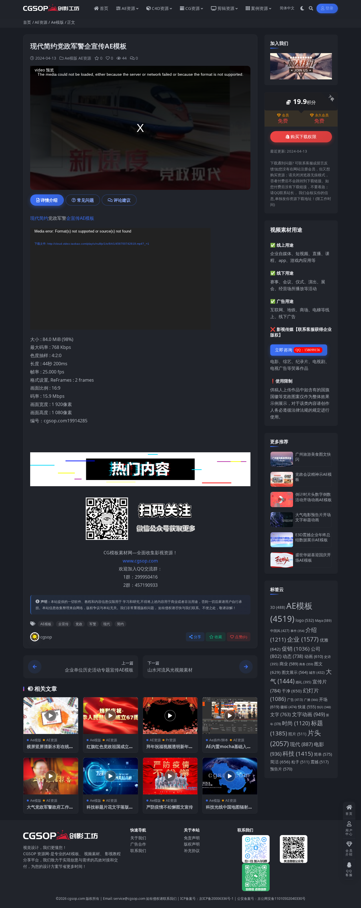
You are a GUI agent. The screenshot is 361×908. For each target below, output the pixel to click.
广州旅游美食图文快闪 (313, 456)
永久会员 (322, 115)
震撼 (320, 761)
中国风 (279, 630)
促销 (296, 648)
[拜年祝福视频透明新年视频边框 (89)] (170, 715)
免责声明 (192, 837)
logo (305, 620)
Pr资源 (171, 740)
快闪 (324, 707)
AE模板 (87, 218)
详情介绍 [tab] (49, 200)
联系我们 (138, 850)
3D (277, 607)
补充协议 (192, 850)
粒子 (300, 761)
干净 (292, 691)
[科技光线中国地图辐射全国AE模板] (229, 776)
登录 (329, 8)
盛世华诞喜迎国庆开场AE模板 (313, 557)
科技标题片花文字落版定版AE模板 (110, 809)
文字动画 (308, 714)
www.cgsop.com (140, 561)
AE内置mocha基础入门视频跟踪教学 (228, 749)
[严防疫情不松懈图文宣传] (170, 776)
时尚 (296, 723)
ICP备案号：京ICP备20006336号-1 (207, 898)
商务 (306, 664)
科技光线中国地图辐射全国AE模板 (229, 809)
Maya (323, 620)
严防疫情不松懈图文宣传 (169, 807)
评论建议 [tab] (122, 200)
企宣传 (73, 218)
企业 (303, 639)
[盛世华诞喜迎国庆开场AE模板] (281, 559)
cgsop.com (76, 898)
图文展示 (295, 672)
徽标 (288, 706)
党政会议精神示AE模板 (313, 477)
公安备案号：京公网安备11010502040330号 (271, 898)
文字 (280, 714)
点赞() (241, 637)
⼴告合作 (138, 844)
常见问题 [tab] (85, 200)
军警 (92, 624)
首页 (27, 22)
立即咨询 (297, 350)
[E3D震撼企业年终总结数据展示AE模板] (281, 539)
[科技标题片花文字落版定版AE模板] (110, 776)
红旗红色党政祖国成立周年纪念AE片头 (110, 749)
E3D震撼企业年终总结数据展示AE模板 (312, 537)
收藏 (218, 637)
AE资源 (41, 22)
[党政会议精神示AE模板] (281, 479)
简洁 (280, 761)
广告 (295, 699)
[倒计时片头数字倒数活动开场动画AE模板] (281, 499)
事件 (297, 631)
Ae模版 (57, 22)
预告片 (281, 769)
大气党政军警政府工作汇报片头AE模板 (50, 809)
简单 (323, 754)
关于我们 (138, 837)
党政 (79, 624)
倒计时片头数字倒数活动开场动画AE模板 (313, 497)
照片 (297, 734)
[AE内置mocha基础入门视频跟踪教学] (229, 715)
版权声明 (192, 844)
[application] (120, 279)
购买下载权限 (303, 136)
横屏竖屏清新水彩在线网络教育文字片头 (50, 749)
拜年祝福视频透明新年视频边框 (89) (169, 749)
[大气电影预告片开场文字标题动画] (281, 519)
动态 (293, 656)
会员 (285, 115)
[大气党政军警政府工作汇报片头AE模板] (50, 776)
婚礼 (303, 682)
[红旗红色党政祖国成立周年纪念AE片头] (110, 715)
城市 (317, 672)
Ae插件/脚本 (218, 740)
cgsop (46, 637)
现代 (34, 218)
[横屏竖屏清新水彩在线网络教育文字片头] (50, 715)
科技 (298, 753)
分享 (197, 637)
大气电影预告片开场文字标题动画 (313, 517)
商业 (288, 663)
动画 (313, 656)
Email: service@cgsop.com (124, 898)
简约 (43, 218)
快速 (307, 706)
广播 (311, 700)
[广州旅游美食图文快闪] (281, 459)
